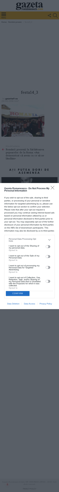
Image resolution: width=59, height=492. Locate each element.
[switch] (48, 246)
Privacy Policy (46, 304)
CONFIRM (17, 293)
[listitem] (29, 240)
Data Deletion (13, 304)
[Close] (53, 188)
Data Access (29, 304)
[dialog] (29, 246)
